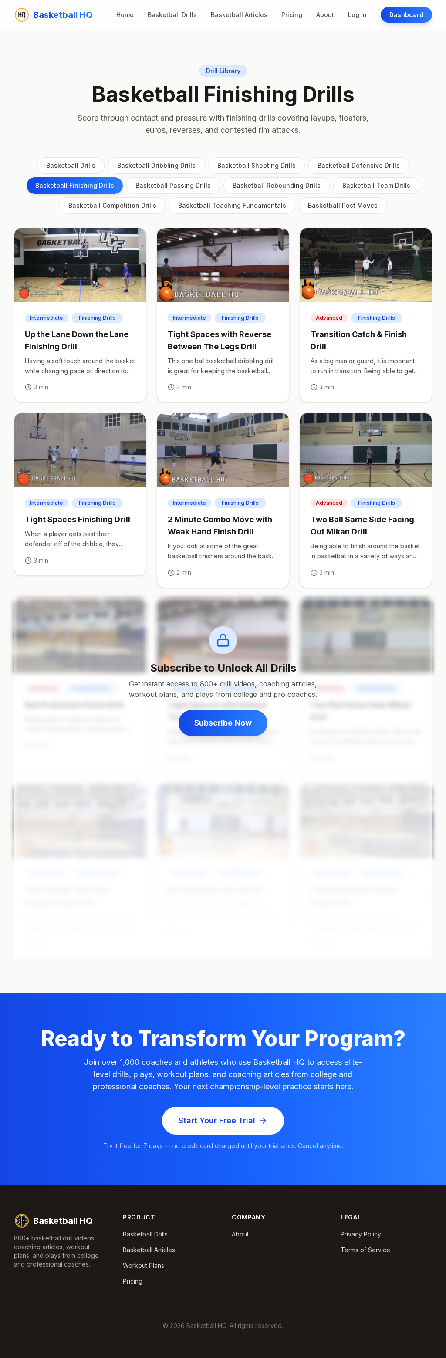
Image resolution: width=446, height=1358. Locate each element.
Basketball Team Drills (376, 185)
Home (125, 14)
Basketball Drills (172, 14)
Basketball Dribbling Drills (156, 165)
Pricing (291, 14)
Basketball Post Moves (343, 205)
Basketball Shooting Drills (256, 165)
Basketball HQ (63, 1221)
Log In (357, 14)
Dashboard (406, 14)
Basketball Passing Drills (173, 185)
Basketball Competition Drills (112, 205)
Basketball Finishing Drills (74, 185)
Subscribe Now (223, 722)
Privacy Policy (361, 1234)
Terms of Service (365, 1249)
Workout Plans (143, 1265)
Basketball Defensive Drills (359, 165)
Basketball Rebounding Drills (277, 185)
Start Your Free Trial (217, 1120)
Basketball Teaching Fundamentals (232, 205)
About (325, 14)
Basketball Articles (239, 14)
